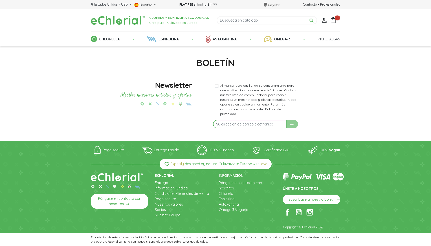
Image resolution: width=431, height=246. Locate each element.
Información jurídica (171, 188)
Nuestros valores (169, 204)
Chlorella (226, 193)
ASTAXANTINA (225, 39)
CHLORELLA (109, 39)
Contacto (310, 4)
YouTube (298, 212)
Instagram (309, 212)
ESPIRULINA (169, 39)
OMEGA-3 (282, 39)
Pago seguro (165, 199)
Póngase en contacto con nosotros (119, 201)
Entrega (161, 182)
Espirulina (227, 199)
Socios (160, 209)
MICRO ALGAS (328, 39)
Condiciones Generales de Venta (182, 193)
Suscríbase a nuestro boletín (314, 199)
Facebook (287, 212)
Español (146, 4)
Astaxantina (229, 204)
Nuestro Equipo (167, 215)
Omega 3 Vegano (233, 209)
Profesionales (330, 4)
